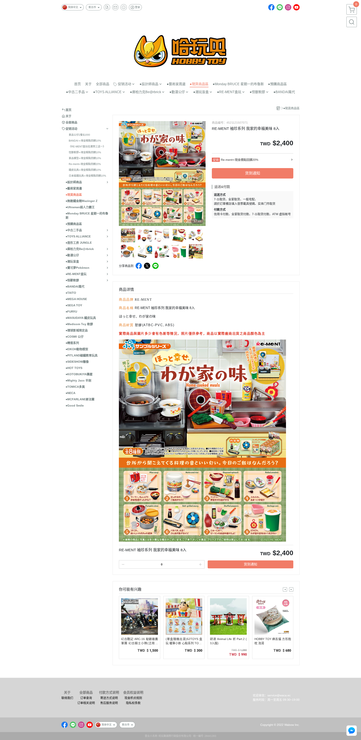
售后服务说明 (109, 702)
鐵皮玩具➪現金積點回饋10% (85, 170)
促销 (216, 159)
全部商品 (86, 692)
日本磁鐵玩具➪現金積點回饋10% (87, 175)
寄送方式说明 (109, 697)
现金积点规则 (133, 697)
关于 (67, 692)
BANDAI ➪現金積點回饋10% (85, 140)
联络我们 (67, 697)
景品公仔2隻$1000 (79, 134)
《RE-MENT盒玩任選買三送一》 (87, 146)
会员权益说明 (133, 692)
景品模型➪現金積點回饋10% (85, 158)
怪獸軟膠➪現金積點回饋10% (85, 152)
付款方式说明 (109, 692)
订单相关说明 (86, 702)
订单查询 (86, 697)
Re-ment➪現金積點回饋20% (85, 164)
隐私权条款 (133, 702)
